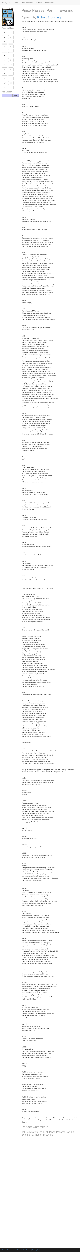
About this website (27, 2)
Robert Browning (49, 17)
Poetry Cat (6, 3)
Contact (39, 2)
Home (4, 1250)
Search (16, 2)
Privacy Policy (49, 2)
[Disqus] (50, 1165)
